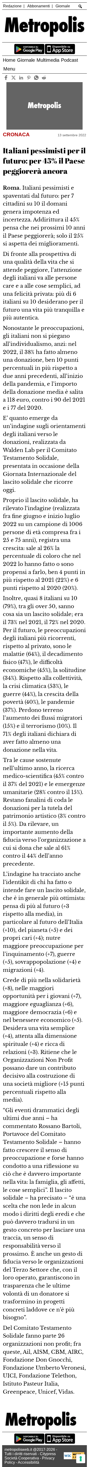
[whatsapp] (36, 77)
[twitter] (13, 77)
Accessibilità (28, 1462)
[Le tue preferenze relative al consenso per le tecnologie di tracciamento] (80, 1458)
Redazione (12, 6)
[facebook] (6, 77)
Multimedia (48, 60)
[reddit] (44, 77)
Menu (9, 68)
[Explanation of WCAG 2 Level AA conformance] (74, 1458)
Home (9, 60)
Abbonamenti (38, 6)
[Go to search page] (80, 6)
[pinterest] (28, 77)
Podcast (69, 60)
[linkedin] (21, 77)
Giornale (63, 6)
